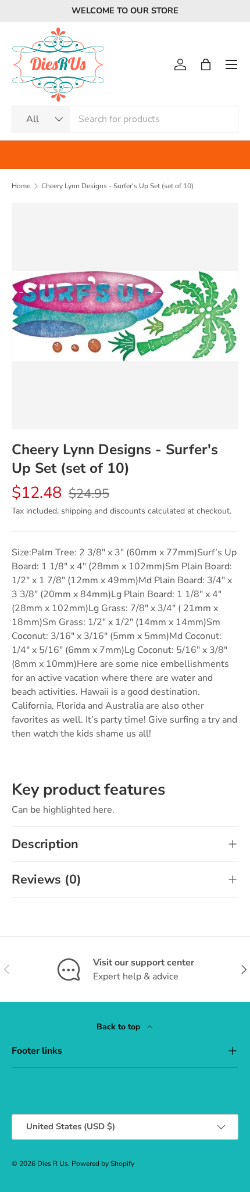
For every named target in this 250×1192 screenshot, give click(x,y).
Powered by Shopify (103, 1163)
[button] (206, 64)
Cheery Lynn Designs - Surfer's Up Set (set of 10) (117, 185)
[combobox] (125, 119)
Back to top (119, 1026)
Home (21, 185)
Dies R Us (52, 1163)
